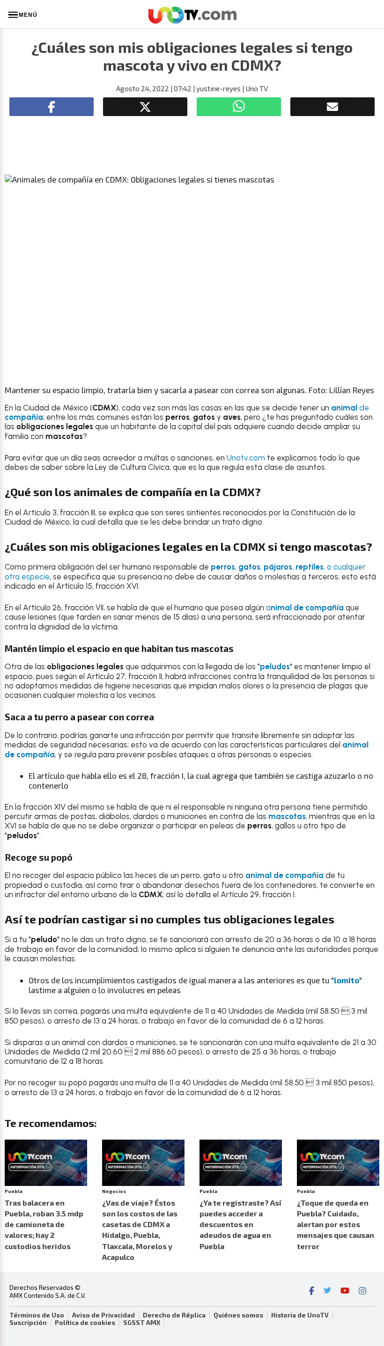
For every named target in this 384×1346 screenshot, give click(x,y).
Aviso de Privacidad (103, 1315)
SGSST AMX (141, 1322)
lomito (346, 980)
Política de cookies (85, 1322)
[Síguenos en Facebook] (311, 1292)
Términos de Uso (36, 1315)
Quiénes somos (238, 1315)
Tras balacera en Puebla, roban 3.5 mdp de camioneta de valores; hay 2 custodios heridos (44, 1224)
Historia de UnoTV (300, 1315)
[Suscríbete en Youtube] (345, 1292)
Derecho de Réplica (174, 1315)
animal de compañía (284, 875)
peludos (275, 666)
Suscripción (28, 1322)
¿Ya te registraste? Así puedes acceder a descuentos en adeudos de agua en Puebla (240, 1224)
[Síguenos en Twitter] (327, 1292)
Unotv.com (247, 457)
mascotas (287, 816)
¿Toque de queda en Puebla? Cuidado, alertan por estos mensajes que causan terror (335, 1224)
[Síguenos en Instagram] (362, 1292)
